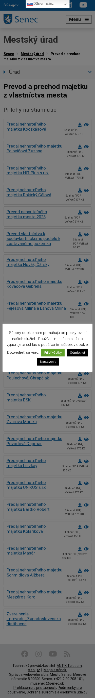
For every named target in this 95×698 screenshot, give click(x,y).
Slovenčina (43, 4)
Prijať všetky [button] (53, 352)
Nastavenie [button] (48, 362)
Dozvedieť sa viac (22, 352)
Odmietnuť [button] (77, 352)
